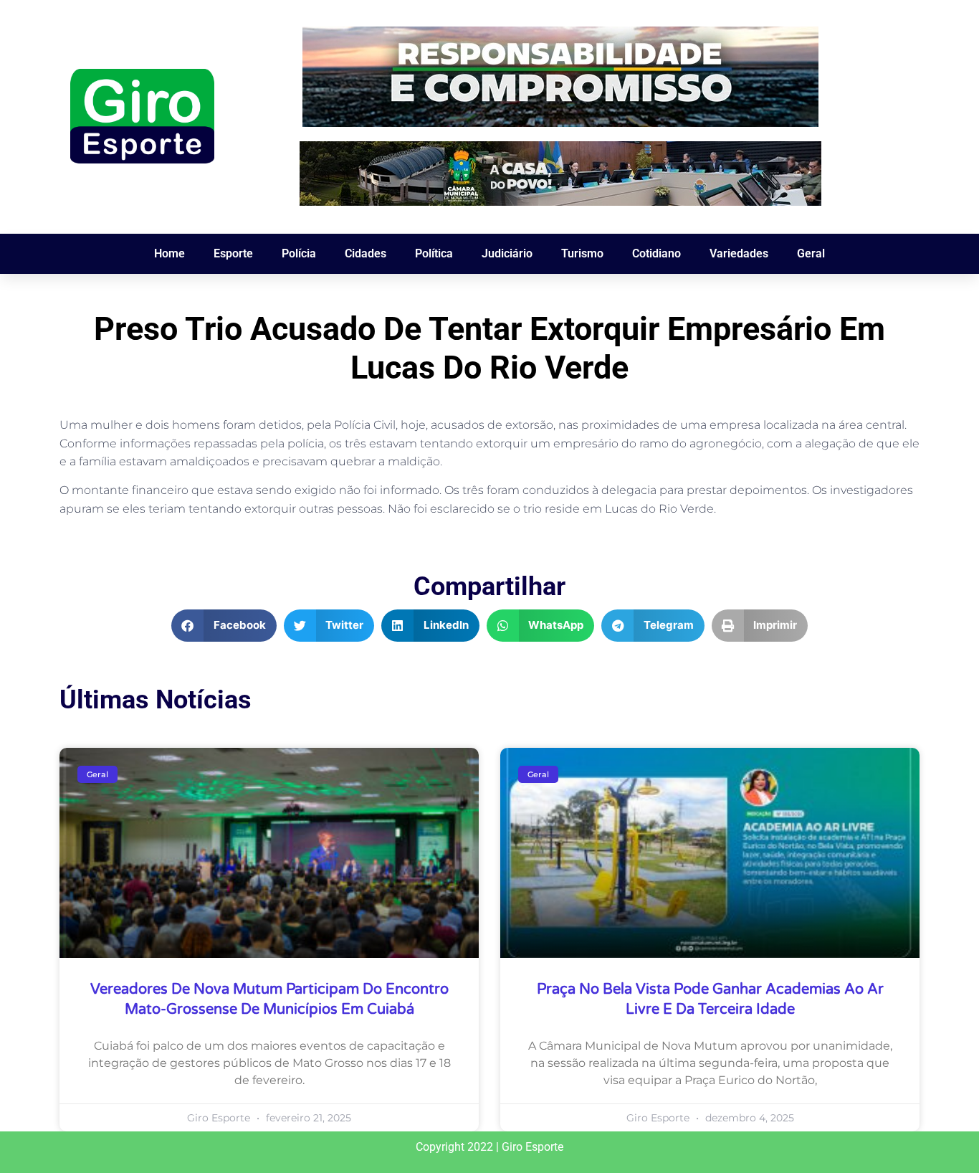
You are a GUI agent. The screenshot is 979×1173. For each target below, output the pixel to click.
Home (169, 253)
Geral (811, 253)
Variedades (739, 253)
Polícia (299, 253)
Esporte (233, 253)
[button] (224, 625)
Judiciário (507, 253)
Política (434, 253)
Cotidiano (656, 253)
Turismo (582, 253)
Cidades (365, 253)
